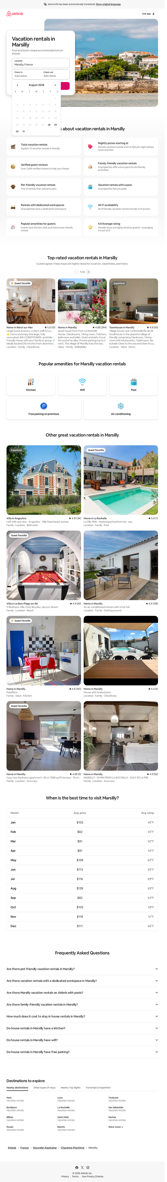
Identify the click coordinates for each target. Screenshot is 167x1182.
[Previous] (76, 272)
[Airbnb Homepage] (15, 13)
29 (55, 124)
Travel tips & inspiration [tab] (98, 1087)
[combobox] (41, 64)
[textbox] (26, 76)
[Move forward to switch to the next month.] (55, 85)
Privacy (65, 1176)
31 (24, 131)
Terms (75, 1176)
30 (17, 131)
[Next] (88, 272)
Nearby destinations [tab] (17, 1087)
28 (49, 124)
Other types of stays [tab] (44, 1087)
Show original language (108, 4)
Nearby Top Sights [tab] (71, 1087)
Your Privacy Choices (92, 1176)
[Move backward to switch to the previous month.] (18, 85)
